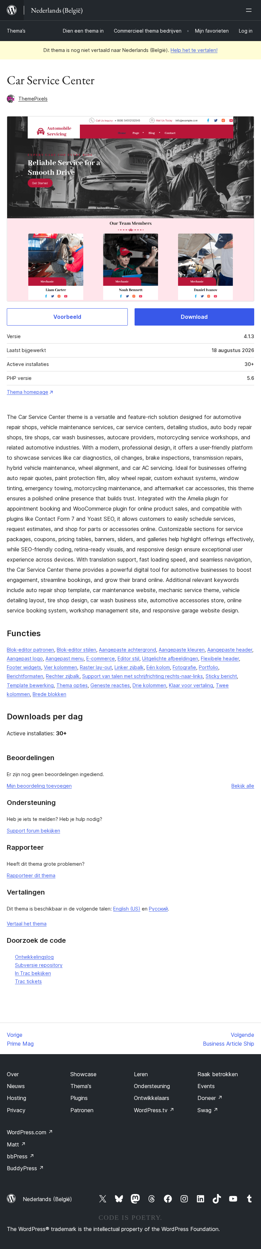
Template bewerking (30, 685)
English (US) (126, 909)
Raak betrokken (217, 1074)
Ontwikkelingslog (34, 957)
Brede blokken (49, 694)
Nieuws (16, 1086)
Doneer (210, 1098)
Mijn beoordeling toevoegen (39, 786)
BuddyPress (25, 1168)
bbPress (20, 1156)
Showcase (83, 1074)
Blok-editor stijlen (76, 650)
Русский (158, 909)
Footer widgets (24, 667)
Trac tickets (28, 981)
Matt (16, 1144)
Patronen (81, 1110)
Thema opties (72, 685)
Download (194, 316)
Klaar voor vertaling (191, 685)
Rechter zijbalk (63, 676)
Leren (141, 1074)
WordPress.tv (154, 1110)
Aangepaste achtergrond (127, 650)
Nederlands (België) (47, 1199)
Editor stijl (128, 658)
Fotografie (184, 667)
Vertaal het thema (27, 923)
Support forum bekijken (33, 830)
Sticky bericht (221, 676)
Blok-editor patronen (30, 650)
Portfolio (208, 667)
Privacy (16, 1110)
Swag (207, 1110)
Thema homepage (27, 392)
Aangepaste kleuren (182, 650)
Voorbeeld (67, 316)
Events (206, 1086)
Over (13, 1074)
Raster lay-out (96, 667)
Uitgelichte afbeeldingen (170, 658)
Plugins (79, 1098)
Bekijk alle (242, 786)
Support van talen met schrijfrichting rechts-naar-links (142, 676)
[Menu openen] (250, 10)
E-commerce (100, 658)
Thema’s (16, 31)
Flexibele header (220, 658)
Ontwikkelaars (151, 1098)
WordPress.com (30, 1132)
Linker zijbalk (129, 667)
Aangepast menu (65, 658)
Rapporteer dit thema (31, 875)
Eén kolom (158, 667)
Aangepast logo (25, 658)
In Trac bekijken (33, 973)
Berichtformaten (25, 676)
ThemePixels (33, 99)
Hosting (16, 1098)
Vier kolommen (60, 667)
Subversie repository (39, 965)
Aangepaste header (229, 650)
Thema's (80, 1086)
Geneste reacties (110, 685)
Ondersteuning (152, 1086)
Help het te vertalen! (194, 50)
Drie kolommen (149, 685)
